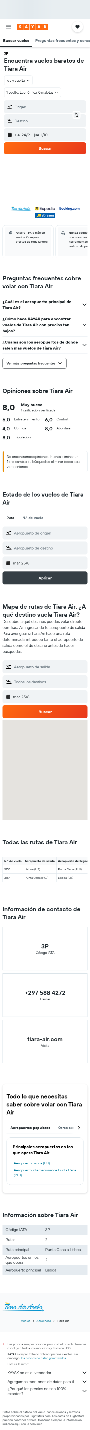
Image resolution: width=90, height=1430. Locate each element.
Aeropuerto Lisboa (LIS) (32, 1163)
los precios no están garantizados (43, 1358)
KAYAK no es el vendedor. (30, 1372)
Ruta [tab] (10, 518)
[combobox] (49, 533)
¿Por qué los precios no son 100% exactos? (37, 1391)
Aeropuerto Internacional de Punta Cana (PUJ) (45, 1172)
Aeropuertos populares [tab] (30, 1127)
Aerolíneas (43, 1321)
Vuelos (25, 1321)
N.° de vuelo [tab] (33, 518)
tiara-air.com (45, 1039)
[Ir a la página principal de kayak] (32, 27)
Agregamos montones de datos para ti (41, 1381)
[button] (8, 26)
